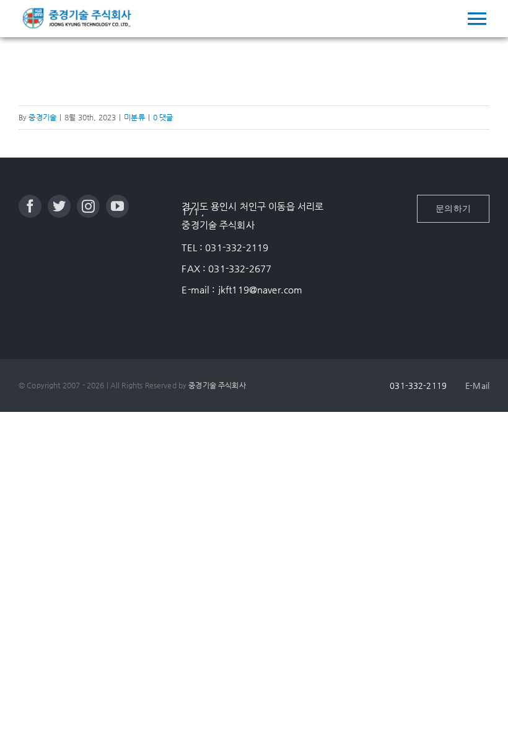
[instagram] (88, 206)
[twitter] (59, 206)
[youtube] (117, 206)
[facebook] (30, 206)
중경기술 (42, 117)
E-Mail (477, 385)
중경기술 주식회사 (216, 385)
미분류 (134, 117)
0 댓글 (163, 117)
